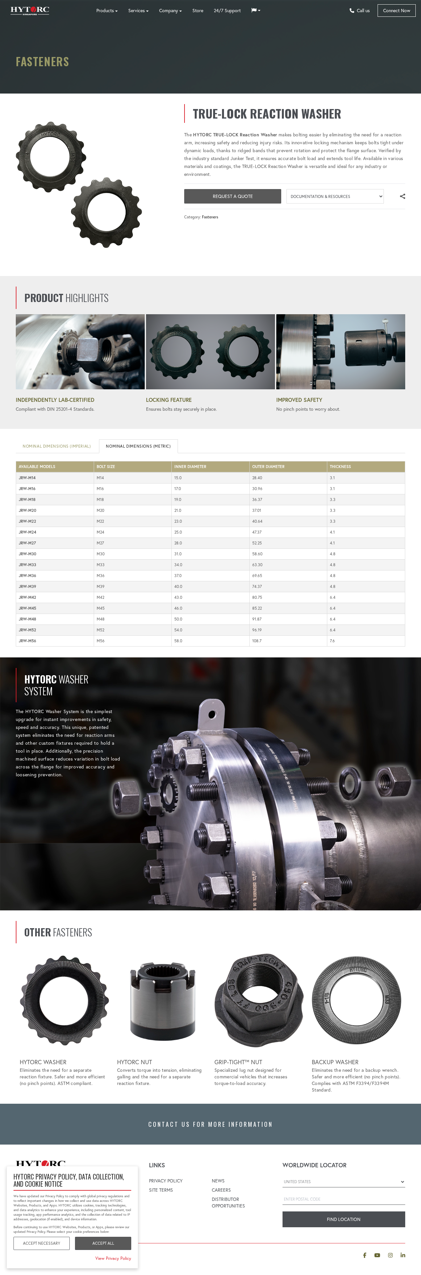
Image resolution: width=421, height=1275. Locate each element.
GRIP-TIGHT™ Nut (238, 1062)
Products (105, 11)
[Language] (255, 10)
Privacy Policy (166, 1181)
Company (168, 11)
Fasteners (210, 216)
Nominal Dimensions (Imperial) (57, 446)
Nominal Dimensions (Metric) (138, 446)
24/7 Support (227, 11)
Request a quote (233, 196)
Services (136, 11)
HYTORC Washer (43, 1062)
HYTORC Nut (134, 1062)
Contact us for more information (210, 1124)
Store (197, 11)
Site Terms (161, 1190)
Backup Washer (335, 1062)
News (218, 1181)
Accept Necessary (41, 1243)
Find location (343, 1219)
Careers (221, 1190)
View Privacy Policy (113, 1258)
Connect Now (396, 11)
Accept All (103, 1243)
